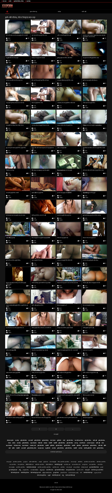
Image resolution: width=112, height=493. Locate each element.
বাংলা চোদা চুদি (73, 461)
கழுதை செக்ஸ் (97, 472)
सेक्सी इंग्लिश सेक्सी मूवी (31, 467)
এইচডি (64, 440)
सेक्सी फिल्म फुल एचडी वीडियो (97, 470)
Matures (53, 440)
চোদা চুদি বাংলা (84, 464)
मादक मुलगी (87, 470)
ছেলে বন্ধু (76, 443)
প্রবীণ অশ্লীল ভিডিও (33, 461)
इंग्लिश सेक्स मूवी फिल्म (41, 475)
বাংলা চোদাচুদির (12, 467)
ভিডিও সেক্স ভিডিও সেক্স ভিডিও (63, 461)
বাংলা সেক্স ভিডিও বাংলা (76, 464)
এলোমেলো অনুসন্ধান (90, 443)
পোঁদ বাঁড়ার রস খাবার (17, 445)
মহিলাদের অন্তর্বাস (10, 440)
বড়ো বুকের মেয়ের (41, 448)
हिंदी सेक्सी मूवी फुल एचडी (36, 472)
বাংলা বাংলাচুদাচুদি (53, 461)
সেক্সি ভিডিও (80, 461)
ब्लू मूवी (49, 475)
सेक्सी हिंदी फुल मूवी (58, 464)
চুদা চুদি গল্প (25, 461)
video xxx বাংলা (30, 464)
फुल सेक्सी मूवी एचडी (13, 470)
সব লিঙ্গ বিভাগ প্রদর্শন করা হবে (56, 452)
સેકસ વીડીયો (76, 467)
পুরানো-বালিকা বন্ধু (33, 11)
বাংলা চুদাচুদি (56, 434)
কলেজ (103, 443)
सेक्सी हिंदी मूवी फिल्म (25, 472)
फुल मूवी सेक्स (56, 472)
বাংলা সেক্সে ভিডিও (92, 464)
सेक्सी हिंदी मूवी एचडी (56, 475)
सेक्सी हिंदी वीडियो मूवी (88, 472)
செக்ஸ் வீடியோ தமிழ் (73, 472)
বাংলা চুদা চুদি (8, 461)
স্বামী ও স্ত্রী (84, 11)
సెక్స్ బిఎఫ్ (42, 470)
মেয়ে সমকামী (30, 440)
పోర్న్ (20, 470)
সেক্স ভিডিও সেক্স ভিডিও (17, 461)
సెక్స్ (63, 475)
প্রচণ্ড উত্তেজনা (33, 443)
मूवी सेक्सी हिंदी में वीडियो (59, 470)
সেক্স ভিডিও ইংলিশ (80, 470)
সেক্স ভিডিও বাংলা (55, 467)
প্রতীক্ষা (13, 448)
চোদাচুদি (40, 461)
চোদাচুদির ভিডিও (26, 470)
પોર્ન (81, 472)
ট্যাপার (9, 443)
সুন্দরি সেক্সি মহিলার (23, 440)
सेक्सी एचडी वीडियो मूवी (70, 475)
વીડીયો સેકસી (84, 467)
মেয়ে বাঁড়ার (28, 1)
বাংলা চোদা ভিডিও (12, 464)
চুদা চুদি (101, 467)
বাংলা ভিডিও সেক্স (67, 464)
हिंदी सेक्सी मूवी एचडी (15, 472)
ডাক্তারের (45, 443)
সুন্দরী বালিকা (59, 440)
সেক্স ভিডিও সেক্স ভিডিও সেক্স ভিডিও (44, 467)
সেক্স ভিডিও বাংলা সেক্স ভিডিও (89, 461)
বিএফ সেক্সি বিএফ (21, 464)
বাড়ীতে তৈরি (40, 443)
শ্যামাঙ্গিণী (50, 443)
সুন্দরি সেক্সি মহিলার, (45, 440)
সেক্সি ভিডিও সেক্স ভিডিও (101, 461)
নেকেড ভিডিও (100, 464)
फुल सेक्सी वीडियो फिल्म (94, 467)
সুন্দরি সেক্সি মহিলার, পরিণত (31, 448)
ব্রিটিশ (105, 445)
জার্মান (10, 1)
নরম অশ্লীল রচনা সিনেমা (79, 440)
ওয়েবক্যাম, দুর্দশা (33, 445)
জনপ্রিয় (59, 11)
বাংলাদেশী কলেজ (82, 443)
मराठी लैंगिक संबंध (49, 470)
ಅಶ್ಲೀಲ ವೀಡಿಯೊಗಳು (47, 472)
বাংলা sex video (34, 470)
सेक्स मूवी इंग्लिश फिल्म (70, 470)
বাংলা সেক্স (4, 1)
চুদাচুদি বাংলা (45, 461)
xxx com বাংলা (49, 464)
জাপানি (94, 448)
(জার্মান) (13, 443)
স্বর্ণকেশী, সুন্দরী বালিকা (88, 448)
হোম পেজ (56, 482)
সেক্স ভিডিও (63, 467)
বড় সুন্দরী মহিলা (47, 448)
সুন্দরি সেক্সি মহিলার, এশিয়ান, (19, 1)
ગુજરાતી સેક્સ (63, 472)
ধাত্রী (9, 448)
